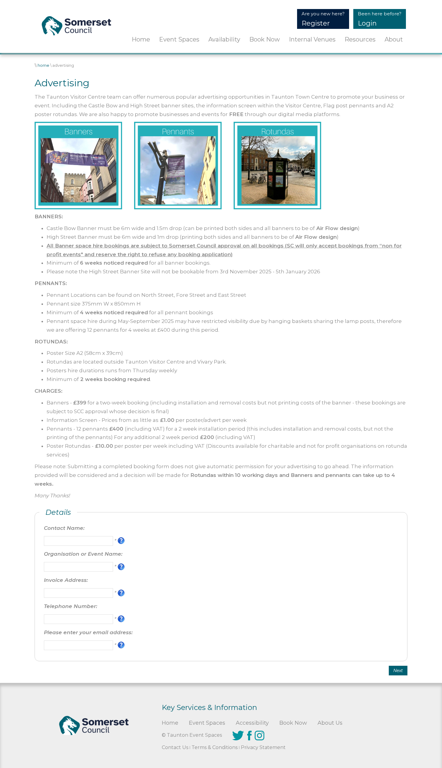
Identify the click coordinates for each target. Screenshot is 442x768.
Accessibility (252, 723)
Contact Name (63, 528)
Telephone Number (70, 606)
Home (141, 39)
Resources (360, 39)
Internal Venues (312, 39)
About (394, 39)
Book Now (264, 39)
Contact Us (175, 747)
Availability (224, 39)
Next (398, 670)
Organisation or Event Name (82, 554)
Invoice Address (65, 580)
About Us (330, 723)
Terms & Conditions (215, 747)
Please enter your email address (87, 632)
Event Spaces (179, 39)
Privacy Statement (263, 747)
